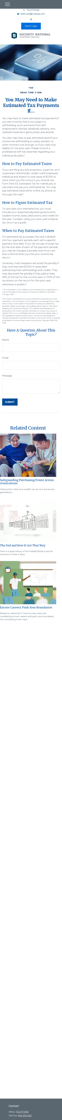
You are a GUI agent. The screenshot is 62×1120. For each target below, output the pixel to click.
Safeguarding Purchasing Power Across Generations (27, 481)
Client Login (31, 26)
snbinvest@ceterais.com (32, 14)
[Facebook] (31, 19)
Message (7, 375)
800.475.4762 (25, 1115)
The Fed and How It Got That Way (22, 545)
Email (5, 357)
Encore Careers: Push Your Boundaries (26, 607)
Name (5, 339)
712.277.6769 (33, 10)
